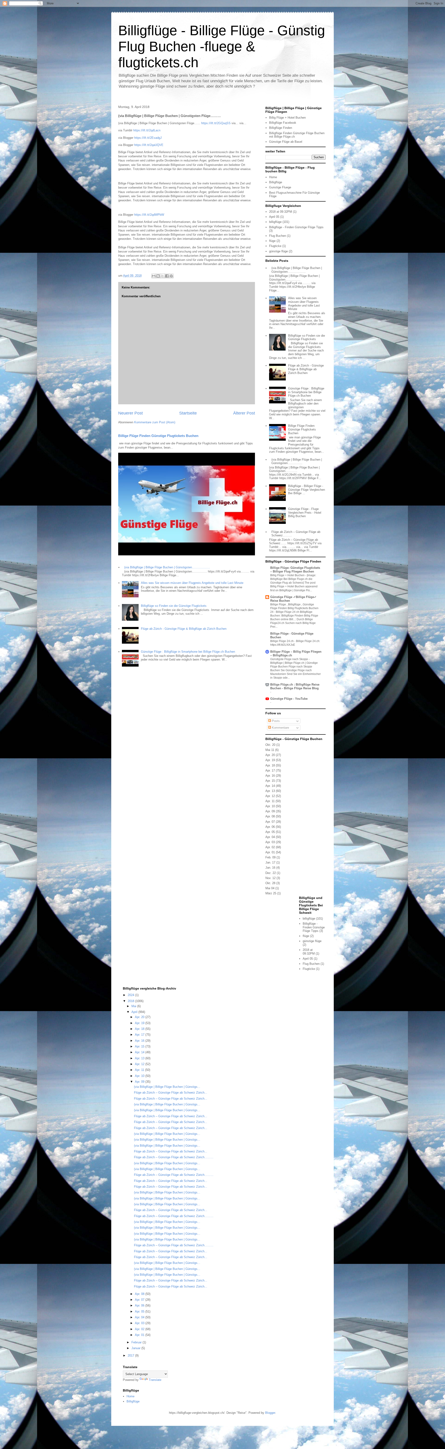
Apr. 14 (270, 786)
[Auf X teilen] (162, 276)
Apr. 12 (270, 796)
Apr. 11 (270, 801)
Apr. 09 (270, 811)
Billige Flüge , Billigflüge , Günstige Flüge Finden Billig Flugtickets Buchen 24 (294, 608)
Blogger (270, 1412)
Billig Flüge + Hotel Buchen (287, 117)
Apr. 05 (270, 832)
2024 (131, 995)
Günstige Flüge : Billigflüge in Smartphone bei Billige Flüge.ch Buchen (188, 651)
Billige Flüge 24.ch (282, 641)
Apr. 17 (270, 770)
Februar (137, 1342)
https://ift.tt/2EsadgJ (148, 137)
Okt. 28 (270, 883)
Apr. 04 (270, 837)
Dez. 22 (270, 873)
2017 (131, 1355)
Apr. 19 (270, 760)
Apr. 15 (270, 780)
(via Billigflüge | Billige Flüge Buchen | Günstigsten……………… (167, 567)
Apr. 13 (270, 791)
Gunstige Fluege (280, 187)
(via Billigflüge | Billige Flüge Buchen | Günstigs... (167, 1086)
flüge (272, 241)
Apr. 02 (270, 847)
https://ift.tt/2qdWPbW (149, 214)
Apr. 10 (270, 806)
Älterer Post (244, 413)
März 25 (270, 893)
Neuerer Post (130, 413)
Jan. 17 (270, 862)
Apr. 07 (270, 821)
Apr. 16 (270, 775)
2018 (131, 1001)
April (134, 1012)
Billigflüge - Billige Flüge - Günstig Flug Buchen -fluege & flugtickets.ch (221, 46)
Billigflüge (275, 182)
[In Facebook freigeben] (167, 276)
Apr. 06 (270, 827)
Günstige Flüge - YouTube (289, 698)
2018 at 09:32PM (280, 211)
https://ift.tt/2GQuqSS (216, 123)
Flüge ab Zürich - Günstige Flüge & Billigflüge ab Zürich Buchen (183, 628)
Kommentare (280, 727)
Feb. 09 (270, 857)
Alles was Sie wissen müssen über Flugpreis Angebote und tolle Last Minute (192, 583)
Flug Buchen (277, 235)
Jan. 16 (270, 867)
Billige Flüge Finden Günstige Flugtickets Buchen (158, 436)
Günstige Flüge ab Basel (285, 141)
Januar (136, 1348)
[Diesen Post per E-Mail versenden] (153, 276)
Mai (134, 1006)
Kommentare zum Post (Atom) (154, 422)
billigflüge (275, 222)
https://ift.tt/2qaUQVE (148, 145)
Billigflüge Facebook (282, 122)
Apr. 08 (270, 816)
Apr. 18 (270, 765)
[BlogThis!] (158, 276)
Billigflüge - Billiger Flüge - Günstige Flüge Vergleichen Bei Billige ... (306, 489)
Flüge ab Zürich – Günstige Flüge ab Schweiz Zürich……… (173, 1157)
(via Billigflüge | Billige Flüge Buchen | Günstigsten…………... (296, 461)
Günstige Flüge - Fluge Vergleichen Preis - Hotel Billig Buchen (304, 512)
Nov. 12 (270, 878)
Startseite (188, 413)
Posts (275, 721)
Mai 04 (269, 888)
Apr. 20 (270, 755)
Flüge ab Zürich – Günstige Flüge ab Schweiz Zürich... (170, 1092)
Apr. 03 (270, 842)
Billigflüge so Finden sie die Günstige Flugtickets (174, 605)
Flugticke (275, 246)
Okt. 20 (270, 745)
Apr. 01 (270, 852)
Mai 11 (269, 750)
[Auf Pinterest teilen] (171, 276)
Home (273, 177)
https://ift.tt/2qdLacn (146, 130)
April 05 (274, 216)
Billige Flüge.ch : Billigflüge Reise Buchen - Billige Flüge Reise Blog (294, 686)
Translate (155, 1380)
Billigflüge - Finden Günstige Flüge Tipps (296, 227)
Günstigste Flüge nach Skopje (289, 659)
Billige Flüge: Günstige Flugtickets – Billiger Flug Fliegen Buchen (295, 569)
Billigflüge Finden (280, 128)
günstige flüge (278, 251)
